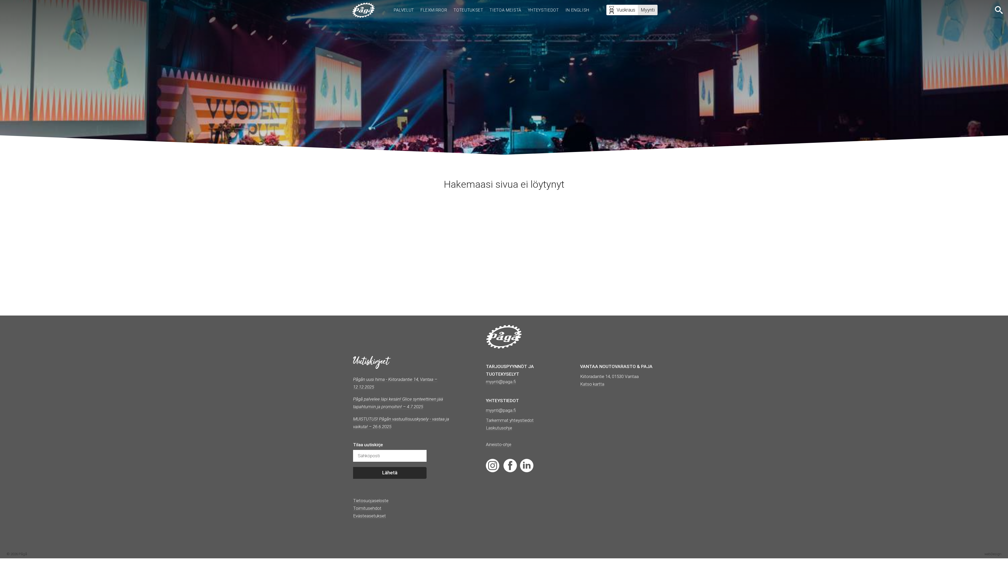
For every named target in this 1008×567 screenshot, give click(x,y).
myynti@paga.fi (501, 410)
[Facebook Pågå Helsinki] (510, 465)
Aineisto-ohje (498, 444)
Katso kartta (592, 384)
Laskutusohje (499, 427)
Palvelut (404, 10)
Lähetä (389, 473)
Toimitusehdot (367, 508)
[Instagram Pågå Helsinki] (492, 465)
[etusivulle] (363, 10)
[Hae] (999, 10)
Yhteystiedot (543, 10)
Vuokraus (626, 10)
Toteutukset (468, 10)
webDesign (992, 554)
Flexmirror (434, 10)
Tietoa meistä (505, 10)
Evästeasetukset (369, 515)
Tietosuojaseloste (370, 500)
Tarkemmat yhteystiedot (510, 420)
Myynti (648, 10)
